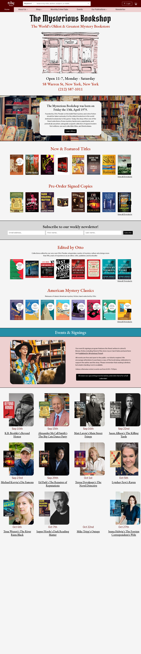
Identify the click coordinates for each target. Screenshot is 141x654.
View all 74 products (124, 281)
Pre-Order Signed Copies (70, 186)
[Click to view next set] (129, 165)
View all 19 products (125, 177)
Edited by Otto (70, 247)
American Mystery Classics (70, 290)
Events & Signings (70, 332)
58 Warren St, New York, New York (70, 84)
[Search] (88, 3)
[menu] (70, 9)
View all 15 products (125, 214)
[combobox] (29, 3)
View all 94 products (124, 322)
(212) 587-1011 (70, 89)
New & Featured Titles (70, 149)
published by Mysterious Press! (91, 353)
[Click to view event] (17, 409)
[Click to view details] (16, 165)
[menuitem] (7, 9)
